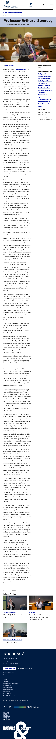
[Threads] (23, 654)
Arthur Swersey (21, 69)
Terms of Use (11, 700)
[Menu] (51, 4)
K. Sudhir (32, 612)
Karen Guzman (9, 65)
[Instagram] (4, 654)
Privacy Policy (18, 700)
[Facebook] (14, 654)
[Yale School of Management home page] (15, 4)
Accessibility (25, 700)
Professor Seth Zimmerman (12, 640)
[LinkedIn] (9, 654)
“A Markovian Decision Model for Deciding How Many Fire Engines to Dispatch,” (45, 87)
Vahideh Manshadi (9, 612)
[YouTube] (18, 654)
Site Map (5, 700)
